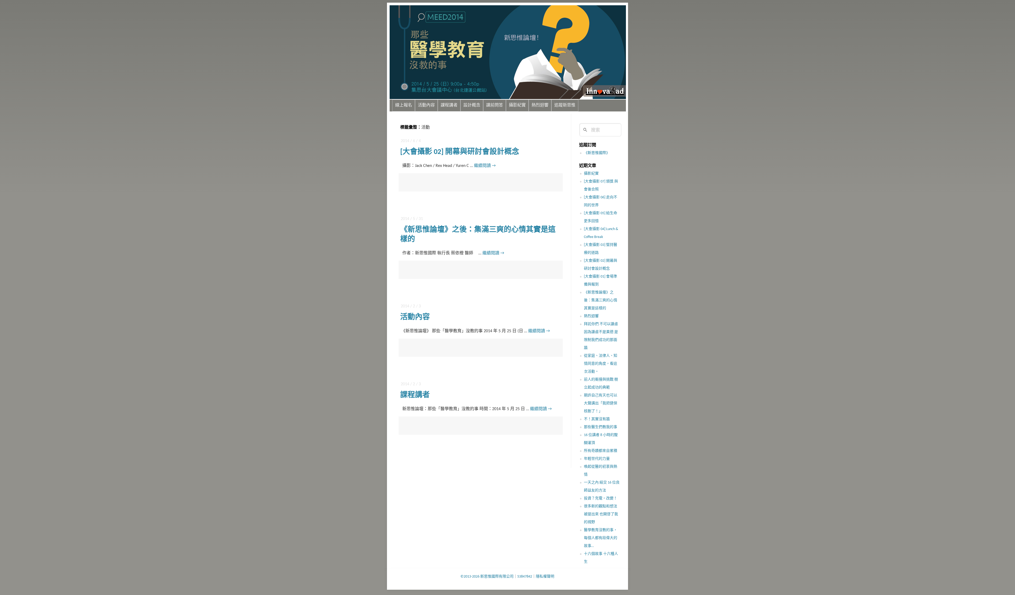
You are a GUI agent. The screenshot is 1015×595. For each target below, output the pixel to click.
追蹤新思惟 (564, 105)
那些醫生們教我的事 (600, 427)
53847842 (524, 577)
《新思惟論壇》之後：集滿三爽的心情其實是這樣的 (600, 300)
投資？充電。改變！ (600, 498)
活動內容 (426, 105)
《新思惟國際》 (597, 153)
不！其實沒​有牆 (597, 419)
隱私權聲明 (545, 577)
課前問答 (494, 105)
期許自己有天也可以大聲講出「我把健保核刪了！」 (600, 403)
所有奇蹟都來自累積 (600, 451)
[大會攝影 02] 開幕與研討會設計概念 (459, 152)
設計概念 (471, 105)
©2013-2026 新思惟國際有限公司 (487, 577)
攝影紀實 (517, 105)
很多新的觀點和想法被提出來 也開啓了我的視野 (601, 514)
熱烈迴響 (540, 105)
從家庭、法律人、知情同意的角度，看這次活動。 (600, 364)
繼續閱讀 (485, 166)
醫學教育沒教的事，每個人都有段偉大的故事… (600, 538)
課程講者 (449, 105)
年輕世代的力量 (597, 459)
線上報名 (403, 105)
